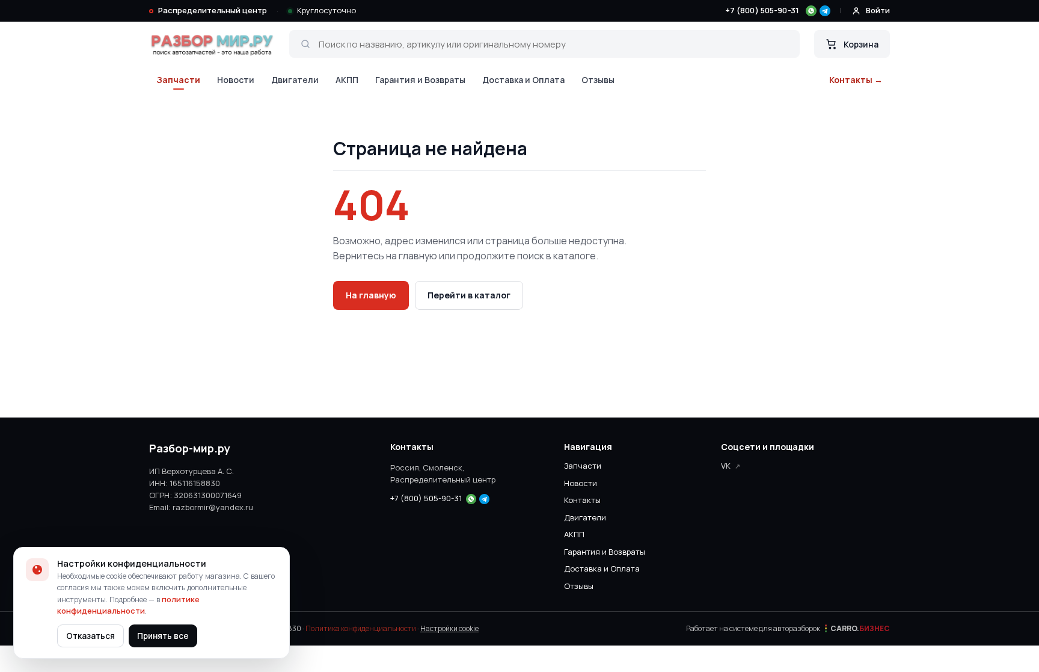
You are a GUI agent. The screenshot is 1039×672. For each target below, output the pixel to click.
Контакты (582, 500)
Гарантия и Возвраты (420, 79)
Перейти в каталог (469, 295)
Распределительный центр (212, 10)
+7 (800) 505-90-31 (762, 10)
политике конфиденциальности (128, 605)
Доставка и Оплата (523, 79)
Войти (878, 10)
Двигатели (295, 79)
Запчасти (178, 79)
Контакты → (856, 79)
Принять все (163, 635)
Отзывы (598, 79)
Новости (235, 79)
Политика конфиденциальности (360, 628)
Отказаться (90, 635)
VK (726, 465)
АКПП (347, 79)
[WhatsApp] (811, 10)
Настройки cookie (449, 628)
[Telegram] (825, 10)
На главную (371, 295)
